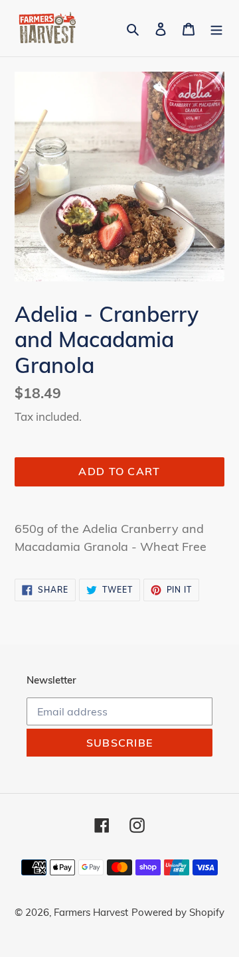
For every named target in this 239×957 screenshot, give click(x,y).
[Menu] (216, 28)
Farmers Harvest (91, 912)
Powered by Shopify (177, 912)
